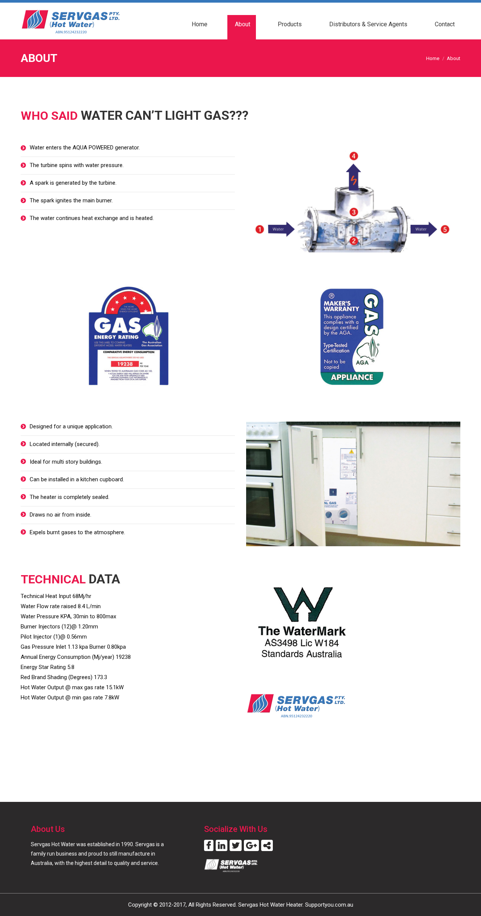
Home (432, 58)
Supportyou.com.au (329, 904)
